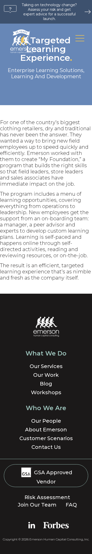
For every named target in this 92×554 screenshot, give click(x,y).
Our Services (46, 366)
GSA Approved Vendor (52, 477)
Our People (46, 421)
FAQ (71, 505)
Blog (46, 384)
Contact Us (46, 447)
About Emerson (46, 430)
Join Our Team (37, 505)
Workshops (46, 392)
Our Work (46, 375)
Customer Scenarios (46, 438)
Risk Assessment (47, 497)
